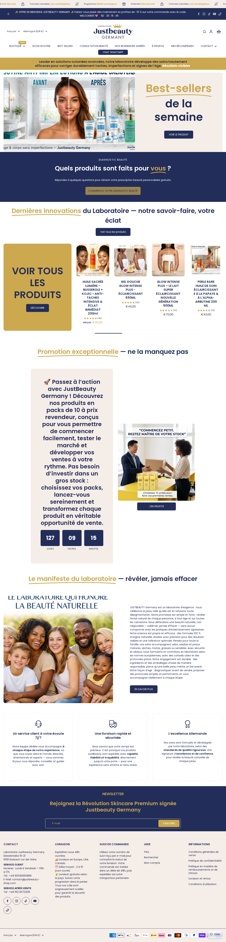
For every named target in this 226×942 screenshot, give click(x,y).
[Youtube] (214, 14)
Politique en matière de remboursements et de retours (203, 870)
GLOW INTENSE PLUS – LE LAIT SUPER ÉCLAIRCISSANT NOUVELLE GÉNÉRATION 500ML (168, 294)
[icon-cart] (218, 31)
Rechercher (151, 857)
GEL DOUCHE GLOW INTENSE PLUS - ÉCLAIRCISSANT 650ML (130, 290)
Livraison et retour (200, 878)
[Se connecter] (211, 31)
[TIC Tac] (209, 14)
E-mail (56, 823)
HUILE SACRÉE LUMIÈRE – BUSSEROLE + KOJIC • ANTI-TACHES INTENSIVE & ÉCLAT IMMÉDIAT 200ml (93, 298)
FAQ (146, 852)
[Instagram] (204, 14)
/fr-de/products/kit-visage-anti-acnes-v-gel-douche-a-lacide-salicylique (50, 74)
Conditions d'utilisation (202, 884)
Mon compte (152, 863)
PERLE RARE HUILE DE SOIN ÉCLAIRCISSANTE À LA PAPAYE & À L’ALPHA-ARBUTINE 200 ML (206, 294)
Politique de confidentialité (205, 860)
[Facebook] (198, 14)
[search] (204, 31)
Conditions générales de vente (204, 853)
